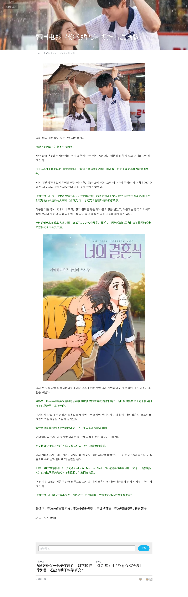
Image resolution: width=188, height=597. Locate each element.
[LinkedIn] (140, 579)
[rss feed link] (151, 579)
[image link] (94, 97)
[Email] (147, 579)
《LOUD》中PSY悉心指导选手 (118, 565)
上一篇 (41, 561)
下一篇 (98, 561)
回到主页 (12, 6)
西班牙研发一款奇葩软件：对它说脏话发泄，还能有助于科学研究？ (64, 567)
